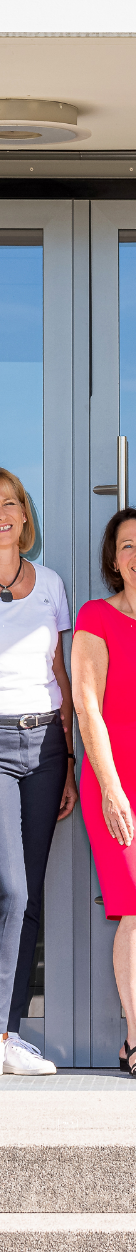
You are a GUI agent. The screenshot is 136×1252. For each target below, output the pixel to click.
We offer (68, 1123)
